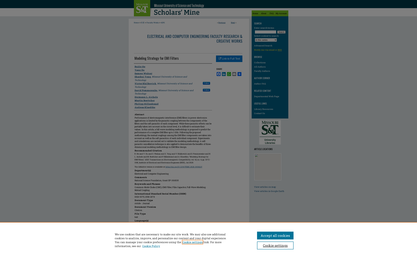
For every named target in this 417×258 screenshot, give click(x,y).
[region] (208, 240)
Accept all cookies (275, 235)
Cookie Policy (151, 246)
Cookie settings (192, 242)
